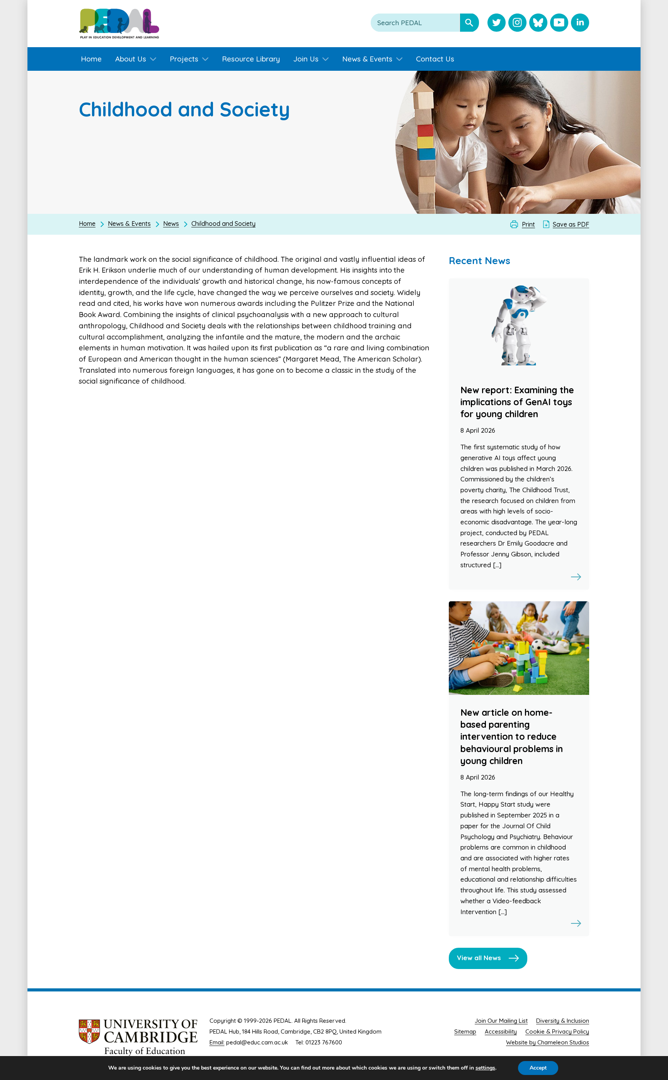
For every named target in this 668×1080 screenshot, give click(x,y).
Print (528, 224)
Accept (538, 1067)
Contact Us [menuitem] (435, 58)
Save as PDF (571, 224)
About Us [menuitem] (130, 58)
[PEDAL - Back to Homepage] (119, 24)
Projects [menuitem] (184, 58)
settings (485, 1068)
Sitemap (465, 1031)
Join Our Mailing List (501, 1020)
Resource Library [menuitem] (251, 58)
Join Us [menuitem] (306, 58)
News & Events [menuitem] (367, 58)
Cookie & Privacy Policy (557, 1031)
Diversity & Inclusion (562, 1020)
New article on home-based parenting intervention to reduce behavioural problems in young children (511, 736)
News (171, 223)
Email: (217, 1042)
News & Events (129, 223)
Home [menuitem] (91, 58)
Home (87, 223)
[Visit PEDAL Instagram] (517, 23)
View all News (479, 958)
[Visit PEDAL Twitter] (496, 23)
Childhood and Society (223, 223)
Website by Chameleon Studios (547, 1042)
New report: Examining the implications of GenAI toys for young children (517, 402)
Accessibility (501, 1031)
